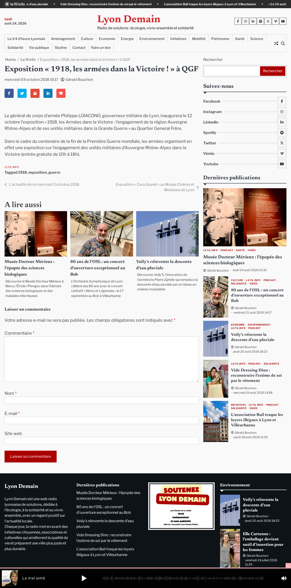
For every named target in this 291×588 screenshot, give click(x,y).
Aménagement (63, 39)
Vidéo (252, 250)
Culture (87, 39)
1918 (22, 172)
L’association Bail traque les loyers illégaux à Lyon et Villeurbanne (180, 4)
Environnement (152, 39)
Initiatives (178, 39)
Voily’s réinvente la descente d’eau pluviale (260, 505)
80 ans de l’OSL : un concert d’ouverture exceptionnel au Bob (97, 268)
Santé (240, 39)
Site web (13, 433)
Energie (127, 39)
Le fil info (12, 167)
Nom (11, 393)
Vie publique (39, 47)
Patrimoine (220, 39)
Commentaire (19, 333)
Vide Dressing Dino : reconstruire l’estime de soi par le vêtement (75, 4)
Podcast (227, 250)
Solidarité (15, 47)
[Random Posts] (276, 43)
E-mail (12, 413)
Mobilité (199, 39)
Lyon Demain (129, 20)
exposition (37, 172)
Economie (107, 39)
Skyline (61, 47)
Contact (79, 47)
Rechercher (213, 59)
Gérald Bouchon (79, 79)
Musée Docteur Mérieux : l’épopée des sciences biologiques (29, 268)
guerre (54, 172)
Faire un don (101, 47)
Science (256, 39)
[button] (84, 578)
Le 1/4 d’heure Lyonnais (26, 39)
